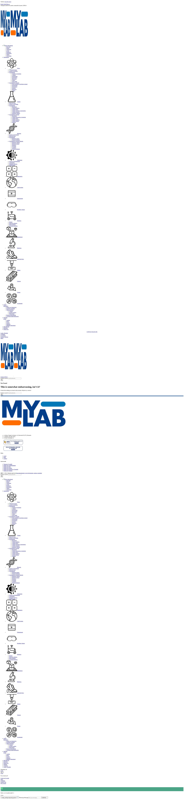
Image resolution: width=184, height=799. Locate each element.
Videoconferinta (10, 310)
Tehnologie (19, 160)
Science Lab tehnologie (14, 161)
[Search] (2, 380)
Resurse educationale (11, 315)
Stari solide (14, 81)
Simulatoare (19, 237)
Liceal (7, 50)
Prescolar (8, 46)
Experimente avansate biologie (16, 141)
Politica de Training (7, 470)
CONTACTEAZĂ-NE (92, 331)
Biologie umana (15, 138)
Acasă (4, 456)
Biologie (19, 133)
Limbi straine (20, 187)
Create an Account (5, 778)
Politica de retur (7, 466)
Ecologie (14, 146)
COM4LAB (12, 165)
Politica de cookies (7, 468)
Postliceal (8, 52)
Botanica (14, 145)
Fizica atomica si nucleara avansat (19, 84)
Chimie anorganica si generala (19, 117)
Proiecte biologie (16, 140)
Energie (14, 88)
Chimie (18, 101)
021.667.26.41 (8, 1)
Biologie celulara (16, 142)
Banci (7, 321)
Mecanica (14, 79)
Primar (7, 48)
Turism (18, 292)
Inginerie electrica (13, 164)
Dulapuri (8, 324)
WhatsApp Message (23, 797)
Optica (13, 80)
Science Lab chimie (13, 104)
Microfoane (11, 313)
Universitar (8, 56)
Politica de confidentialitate (9, 465)
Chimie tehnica (15, 121)
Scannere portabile (10, 308)
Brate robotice (12, 224)
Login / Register (7, 767)
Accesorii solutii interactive (12, 316)
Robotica (19, 220)
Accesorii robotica (13, 226)
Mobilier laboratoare (11, 325)
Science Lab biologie (14, 134)
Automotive (12, 162)
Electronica (14, 86)
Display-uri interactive (11, 307)
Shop (4, 457)
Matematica (19, 176)
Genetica (14, 147)
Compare (5, 765)
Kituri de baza (13, 70)
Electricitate (14, 76)
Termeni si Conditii (7, 464)
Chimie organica (16, 112)
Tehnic (7, 54)
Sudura (18, 270)
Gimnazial (8, 49)
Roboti (10, 222)
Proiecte (14, 122)
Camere (11, 311)
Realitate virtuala (21, 209)
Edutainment (20, 198)
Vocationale (19, 303)
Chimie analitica (15, 108)
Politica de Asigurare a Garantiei (10, 469)
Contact (5, 458)
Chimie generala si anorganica (19, 110)
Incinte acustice (12, 312)
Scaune (8, 323)
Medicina (19, 248)
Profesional (8, 53)
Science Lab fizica (13, 71)
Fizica (18, 68)
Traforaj (19, 281)
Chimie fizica (15, 109)
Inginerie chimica (16, 113)
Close (2, 770)
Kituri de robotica (13, 223)
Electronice (14, 77)
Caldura (14, 75)
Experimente (12, 72)
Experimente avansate (14, 82)
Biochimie (14, 107)
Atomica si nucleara (16, 73)
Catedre (8, 320)
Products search (4, 378)
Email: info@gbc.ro (5, 4)
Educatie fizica (20, 259)
